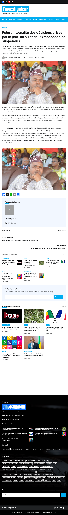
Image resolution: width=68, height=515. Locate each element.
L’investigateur (12, 57)
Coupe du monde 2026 (8, 469)
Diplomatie (34, 449)
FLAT (54, 512)
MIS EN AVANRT (27, 474)
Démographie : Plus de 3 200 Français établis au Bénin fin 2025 (52, 262)
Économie (48, 452)
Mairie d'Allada (7, 474)
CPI (17, 469)
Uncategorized (5, 258)
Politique (5, 27)
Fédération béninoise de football (26, 472)
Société (47, 258)
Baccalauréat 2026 (43, 460)
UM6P (54, 480)
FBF (57, 469)
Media (60, 449)
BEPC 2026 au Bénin (39, 463)
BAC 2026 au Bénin (30, 460)
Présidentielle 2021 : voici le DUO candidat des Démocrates (20, 240)
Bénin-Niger (6, 466)
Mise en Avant (17, 474)
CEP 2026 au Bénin (22, 466)
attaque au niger (19, 460)
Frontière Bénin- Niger (9, 472)
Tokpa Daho (39, 480)
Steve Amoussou (7, 480)
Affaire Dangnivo (7, 460)
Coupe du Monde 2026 (16, 449)
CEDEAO (13, 466)
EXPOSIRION (42, 469)
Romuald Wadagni (30, 477)
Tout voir (63, 255)
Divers (25, 258)
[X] (6, 2)
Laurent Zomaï (41, 472)
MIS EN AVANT (36, 474)
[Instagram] (12, 223)
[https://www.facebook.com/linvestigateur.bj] (55, 508)
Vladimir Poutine (13, 483)
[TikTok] (12, 2)
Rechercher (58, 297)
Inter (54, 449)
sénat (15, 480)
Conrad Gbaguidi (34, 466)
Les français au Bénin (53, 472)
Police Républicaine (48, 474)
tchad (21, 480)
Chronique (6, 449)
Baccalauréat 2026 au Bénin (10, 463)
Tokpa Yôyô (47, 480)
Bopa (55, 463)
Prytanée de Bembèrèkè (9, 477)
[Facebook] (3, 2)
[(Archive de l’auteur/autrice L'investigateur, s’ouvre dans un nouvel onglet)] (3, 58)
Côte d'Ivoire (24, 469)
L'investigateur (9, 507)
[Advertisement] (34, 380)
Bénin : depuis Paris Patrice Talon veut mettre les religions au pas (30, 275)
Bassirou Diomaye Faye (26, 463)
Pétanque (20, 477)
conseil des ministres (46, 466)
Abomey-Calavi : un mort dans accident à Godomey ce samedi (8, 262)
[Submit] (63, 495)
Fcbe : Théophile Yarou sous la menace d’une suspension (48, 248)
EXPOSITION (9, 230)
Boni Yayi (49, 463)
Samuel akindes (41, 477)
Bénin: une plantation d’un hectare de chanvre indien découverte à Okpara (30, 263)
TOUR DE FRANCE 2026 (28, 452)
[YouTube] (9, 2)
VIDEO (4, 483)
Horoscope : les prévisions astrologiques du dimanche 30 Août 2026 (7, 276)
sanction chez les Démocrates (56, 477)
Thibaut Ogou (29, 480)
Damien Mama (33, 469)
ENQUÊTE (48, 449)
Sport (18, 452)
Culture (27, 449)
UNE (59, 480)
